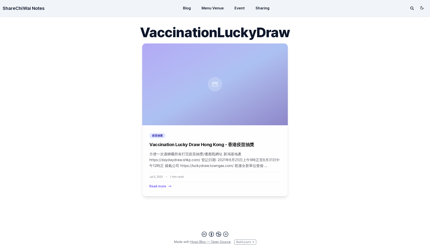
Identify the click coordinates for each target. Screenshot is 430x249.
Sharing (262, 8)
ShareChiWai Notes (24, 8)
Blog (187, 8)
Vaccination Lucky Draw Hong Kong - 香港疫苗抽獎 (201, 144)
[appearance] (422, 8)
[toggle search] (412, 8)
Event (239, 8)
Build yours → (245, 242)
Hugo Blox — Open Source (210, 242)
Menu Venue (213, 8)
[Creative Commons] (215, 234)
